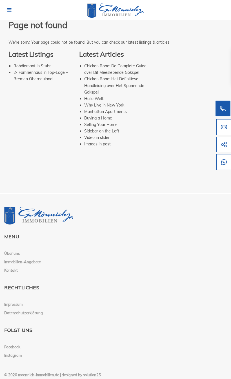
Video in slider (97, 137)
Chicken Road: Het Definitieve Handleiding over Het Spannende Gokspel (114, 85)
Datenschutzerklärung (23, 313)
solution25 (92, 375)
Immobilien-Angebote (22, 262)
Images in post (97, 144)
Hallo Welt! (94, 98)
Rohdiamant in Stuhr (32, 65)
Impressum (13, 304)
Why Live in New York (104, 105)
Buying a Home (98, 118)
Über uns (12, 253)
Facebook (12, 347)
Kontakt (11, 270)
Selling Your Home (100, 124)
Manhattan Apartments (105, 111)
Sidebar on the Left (101, 131)
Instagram (13, 355)
